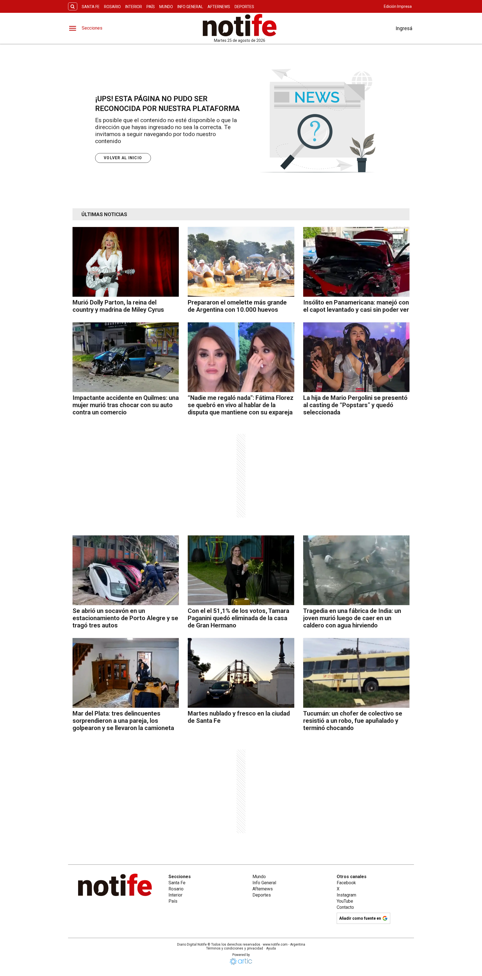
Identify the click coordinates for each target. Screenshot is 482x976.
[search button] (72, 7)
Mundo (166, 6)
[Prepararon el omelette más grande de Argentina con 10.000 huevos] (241, 262)
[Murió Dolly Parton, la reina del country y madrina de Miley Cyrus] (126, 262)
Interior (133, 6)
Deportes (244, 6)
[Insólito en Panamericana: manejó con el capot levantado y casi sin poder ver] (356, 262)
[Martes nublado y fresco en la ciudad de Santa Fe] (241, 673)
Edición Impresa (398, 6)
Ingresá (404, 28)
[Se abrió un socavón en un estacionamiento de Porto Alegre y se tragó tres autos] (126, 570)
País (150, 6)
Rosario (112, 6)
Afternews (219, 6)
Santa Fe (91, 6)
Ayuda (271, 948)
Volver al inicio (123, 158)
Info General (190, 6)
